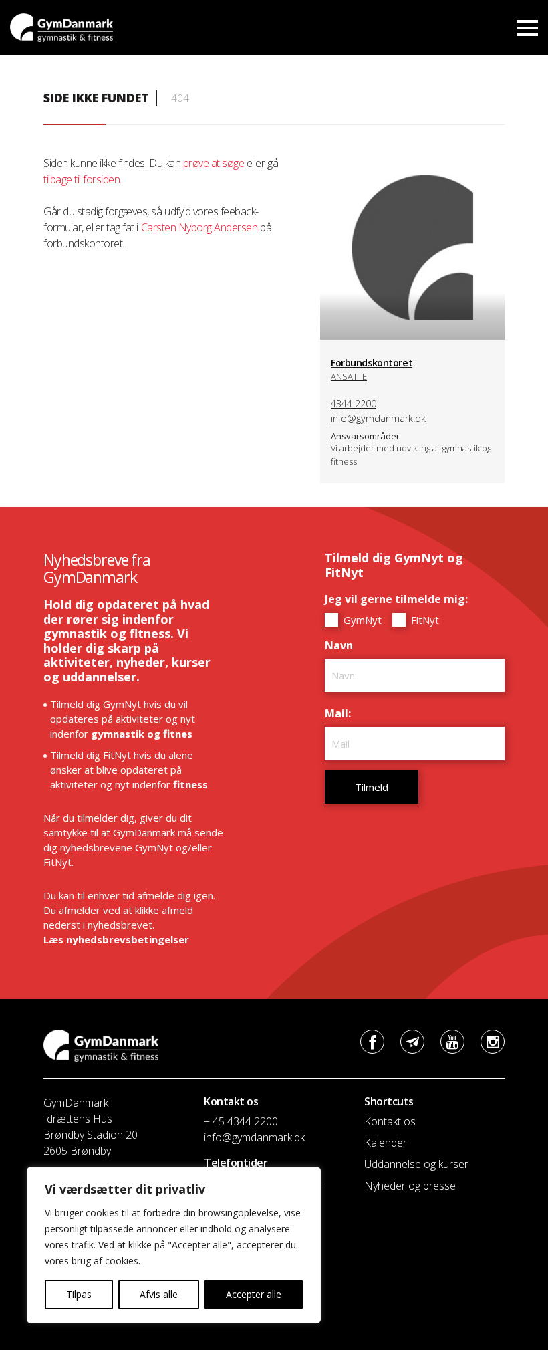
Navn (342, 645)
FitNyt (423, 620)
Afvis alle (159, 1294)
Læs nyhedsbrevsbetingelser (116, 939)
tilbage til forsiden (81, 179)
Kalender (385, 1142)
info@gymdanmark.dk (378, 418)
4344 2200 (353, 403)
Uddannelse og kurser (416, 1164)
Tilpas (79, 1294)
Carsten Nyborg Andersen (199, 227)
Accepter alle (253, 1294)
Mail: (341, 713)
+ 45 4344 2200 (241, 1121)
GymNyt (361, 620)
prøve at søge (214, 163)
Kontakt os (390, 1121)
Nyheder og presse (410, 1185)
